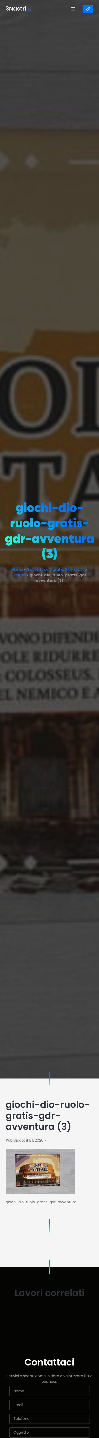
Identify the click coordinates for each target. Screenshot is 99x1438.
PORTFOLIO (88, 9)
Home (17, 569)
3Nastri (18, 9)
